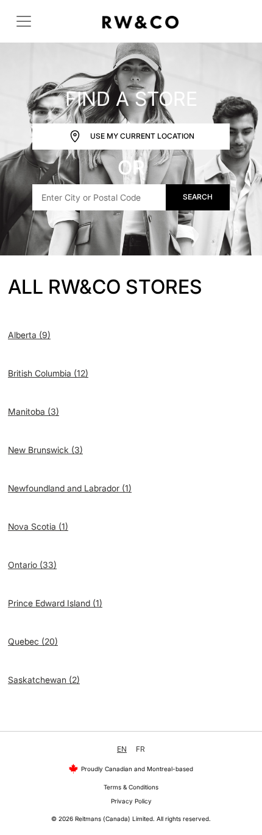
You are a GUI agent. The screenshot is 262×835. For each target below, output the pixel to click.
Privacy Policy (131, 801)
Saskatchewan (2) (44, 679)
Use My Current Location (141, 135)
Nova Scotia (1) (38, 526)
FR (140, 749)
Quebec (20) (33, 641)
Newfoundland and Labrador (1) (70, 488)
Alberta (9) (29, 335)
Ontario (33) (32, 565)
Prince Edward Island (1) (55, 603)
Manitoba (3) (33, 411)
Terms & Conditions (131, 787)
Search (198, 196)
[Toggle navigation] (24, 21)
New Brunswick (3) (45, 450)
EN (122, 749)
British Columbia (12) (48, 373)
